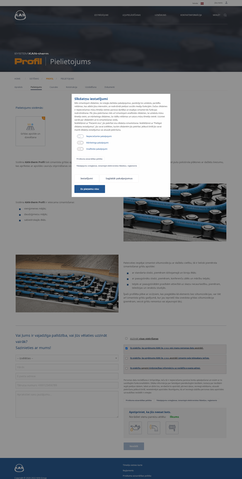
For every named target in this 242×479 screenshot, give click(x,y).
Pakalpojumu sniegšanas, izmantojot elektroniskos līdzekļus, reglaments (107, 166)
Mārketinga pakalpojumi (97, 142)
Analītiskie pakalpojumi (96, 149)
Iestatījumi (87, 178)
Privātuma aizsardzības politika (89, 159)
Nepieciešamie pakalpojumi (99, 136)
